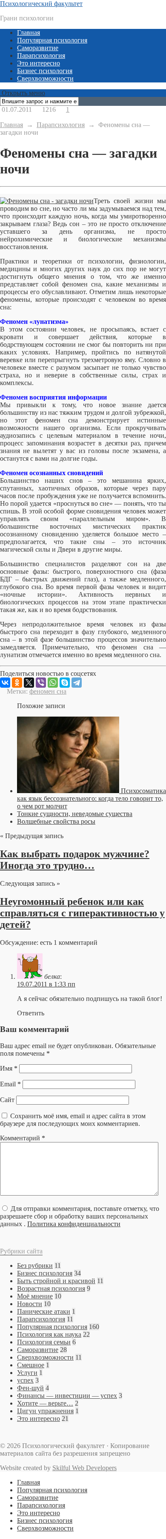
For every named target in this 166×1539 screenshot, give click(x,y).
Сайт (7, 1099)
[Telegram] (77, 682)
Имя (8, 1068)
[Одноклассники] (17, 682)
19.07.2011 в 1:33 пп (46, 984)
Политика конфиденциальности (73, 1223)
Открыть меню (22, 92)
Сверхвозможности (45, 78)
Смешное (30, 1365)
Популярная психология (52, 40)
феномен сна (47, 691)
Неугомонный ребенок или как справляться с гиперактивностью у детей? (82, 913)
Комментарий (22, 1138)
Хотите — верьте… (45, 1403)
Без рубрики (35, 1265)
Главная (28, 32)
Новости (29, 1303)
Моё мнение (35, 1296)
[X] (29, 682)
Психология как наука (49, 1334)
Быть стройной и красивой (56, 1280)
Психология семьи (44, 1342)
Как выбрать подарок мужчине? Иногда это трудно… (74, 859)
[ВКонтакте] (5, 682)
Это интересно (38, 63)
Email (10, 1084)
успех (25, 1380)
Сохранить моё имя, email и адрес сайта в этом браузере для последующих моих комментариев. (73, 1119)
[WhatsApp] (53, 682)
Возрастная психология (51, 1288)
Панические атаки (43, 1311)
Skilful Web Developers (84, 1467)
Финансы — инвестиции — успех (67, 1395)
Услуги (27, 1372)
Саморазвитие (37, 47)
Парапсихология (41, 55)
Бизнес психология (44, 70)
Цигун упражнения (45, 1410)
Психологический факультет (41, 3)
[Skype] (65, 682)
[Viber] (41, 682)
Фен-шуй (30, 1388)
